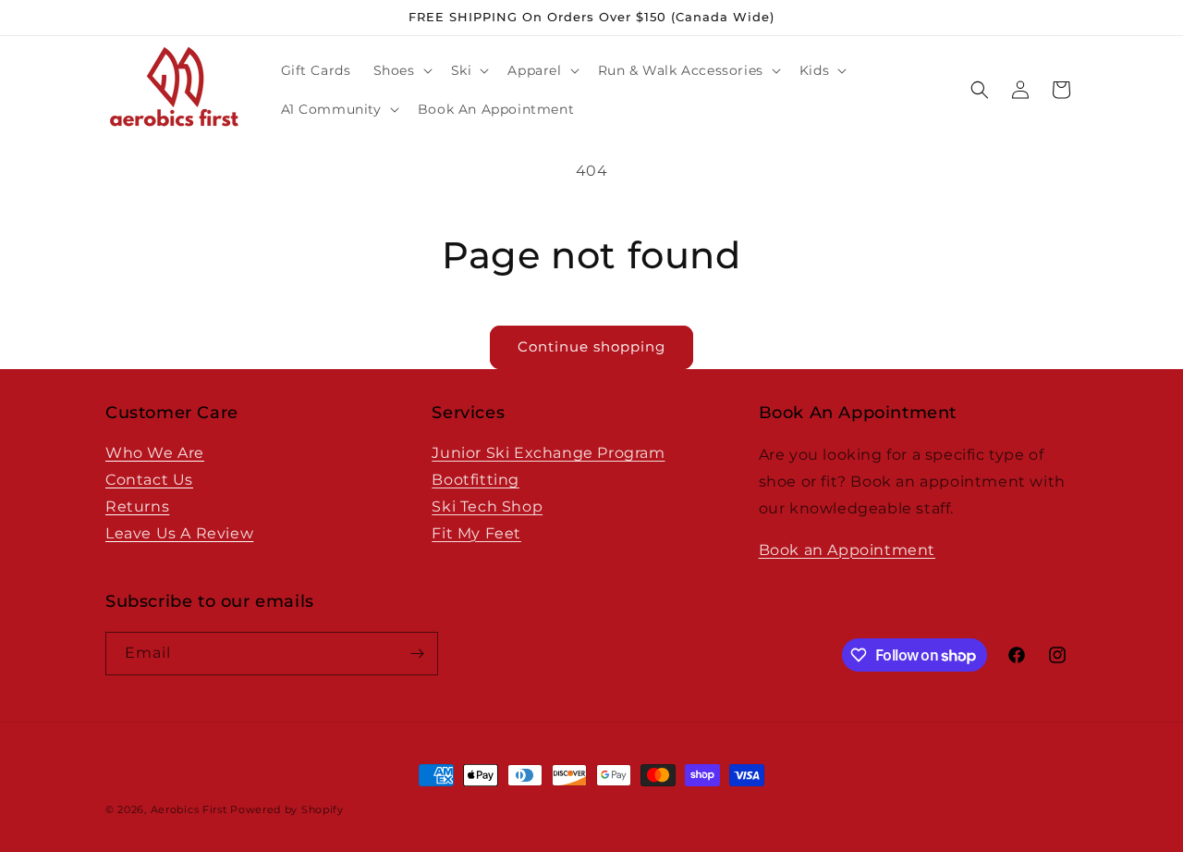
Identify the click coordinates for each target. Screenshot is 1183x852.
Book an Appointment (847, 550)
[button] (401, 70)
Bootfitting (475, 479)
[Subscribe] (416, 653)
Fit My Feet (476, 533)
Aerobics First (189, 809)
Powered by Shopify (287, 809)
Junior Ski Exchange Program (548, 453)
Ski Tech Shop (487, 506)
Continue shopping (591, 346)
